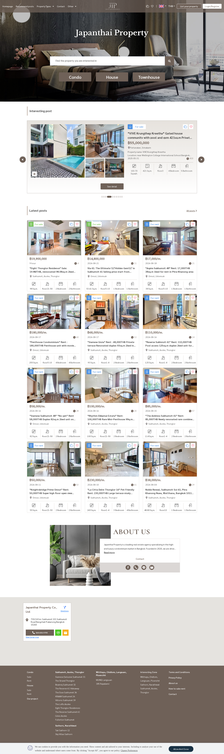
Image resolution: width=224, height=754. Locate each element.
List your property (189, 6)
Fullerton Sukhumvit (64, 719)
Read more (109, 552)
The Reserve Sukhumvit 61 (67, 711)
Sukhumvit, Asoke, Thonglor (69, 672)
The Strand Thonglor (65, 680)
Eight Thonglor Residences (67, 707)
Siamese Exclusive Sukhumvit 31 (70, 676)
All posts (191, 210)
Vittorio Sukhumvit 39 (65, 700)
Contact (61, 6)
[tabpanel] (112, 156)
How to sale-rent (177, 688)
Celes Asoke (61, 715)
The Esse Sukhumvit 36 (66, 692)
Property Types (44, 6)
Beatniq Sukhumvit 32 (65, 684)
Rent (29, 680)
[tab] (102, 197)
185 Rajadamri (102, 683)
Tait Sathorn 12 (62, 730)
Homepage (7, 6)
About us (173, 683)
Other (70, 6)
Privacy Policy (175, 677)
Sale (29, 676)
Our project (32, 698)
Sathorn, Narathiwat (65, 725)
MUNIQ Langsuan (104, 679)
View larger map (32, 637)
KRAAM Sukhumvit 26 (65, 696)
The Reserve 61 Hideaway (67, 688)
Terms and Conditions (179, 672)
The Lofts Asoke (63, 704)
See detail (112, 186)
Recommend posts (25, 6)
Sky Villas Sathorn (63, 734)
